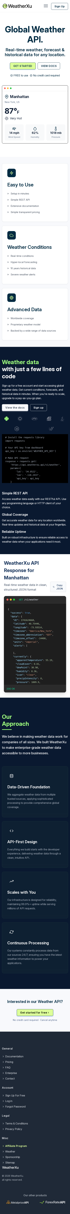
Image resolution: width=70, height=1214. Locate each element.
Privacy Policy (13, 1129)
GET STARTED (22, 66)
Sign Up (60, 6)
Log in (8, 1101)
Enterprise (11, 1073)
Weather (10, 1151)
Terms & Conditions (16, 1123)
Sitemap (10, 1162)
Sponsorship (12, 1157)
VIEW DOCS (49, 66)
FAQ (7, 1067)
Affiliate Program (16, 1146)
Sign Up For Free (15, 1095)
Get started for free (33, 1012)
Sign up (39, 407)
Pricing (9, 1062)
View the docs (15, 407)
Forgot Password (15, 1106)
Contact (10, 1078)
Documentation (14, 1056)
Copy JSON (59, 587)
